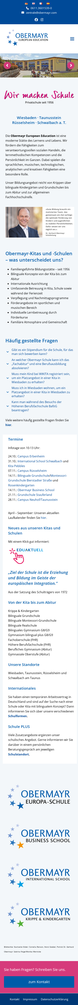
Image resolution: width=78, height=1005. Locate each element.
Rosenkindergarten (21, 485)
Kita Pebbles (16, 466)
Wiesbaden (26, 117)
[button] (72, 38)
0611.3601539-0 (41, 8)
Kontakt (14, 999)
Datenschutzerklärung (54, 999)
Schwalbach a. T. (51, 122)
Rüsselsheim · (24, 122)
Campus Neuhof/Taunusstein (38, 500)
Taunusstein (50, 117)
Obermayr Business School (36, 490)
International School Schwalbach (40, 461)
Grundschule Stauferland (35, 495)
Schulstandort (18, 754)
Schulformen (17, 716)
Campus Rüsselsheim (32, 471)
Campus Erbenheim (31, 456)
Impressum (30, 999)
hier (43, 518)
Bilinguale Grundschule (33, 476)
